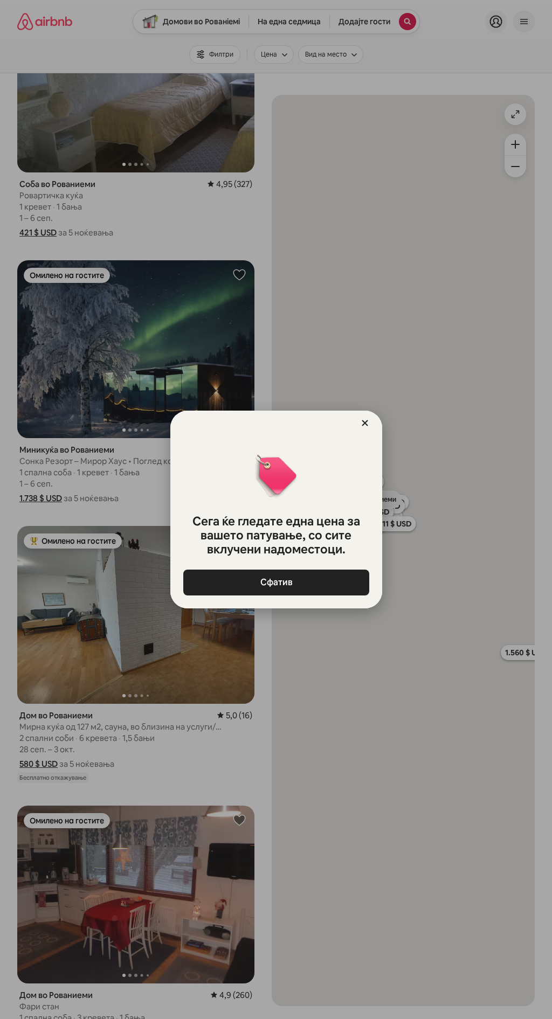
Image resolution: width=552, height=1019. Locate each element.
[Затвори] (365, 423)
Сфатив (276, 582)
